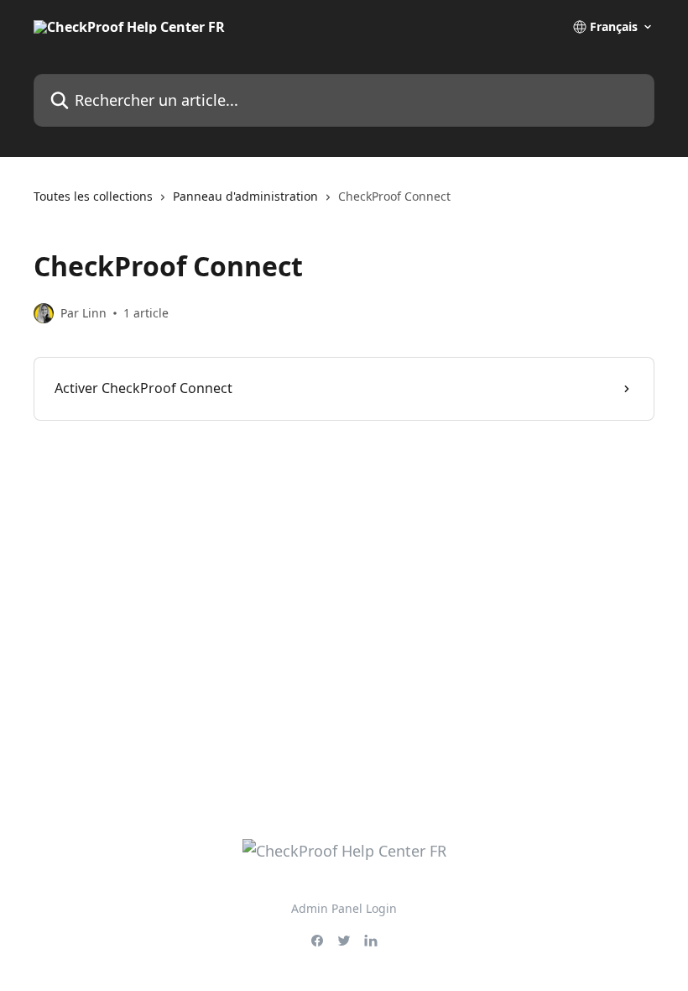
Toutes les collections (93, 196)
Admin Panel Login (344, 908)
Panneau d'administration (245, 196)
